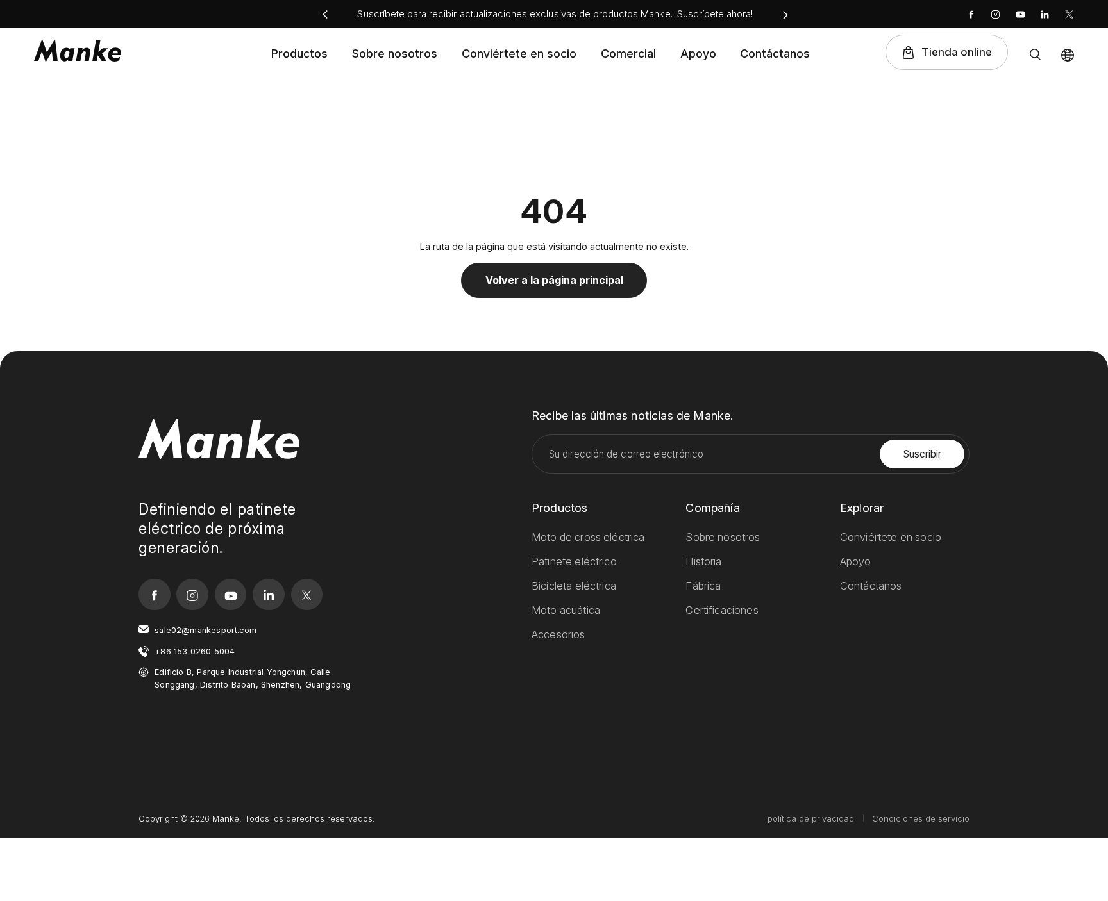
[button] (325, 15)
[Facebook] (971, 14)
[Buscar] (1035, 54)
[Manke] (77, 51)
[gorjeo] (1069, 14)
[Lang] (1067, 55)
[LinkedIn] (1045, 14)
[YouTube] (1020, 14)
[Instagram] (995, 14)
